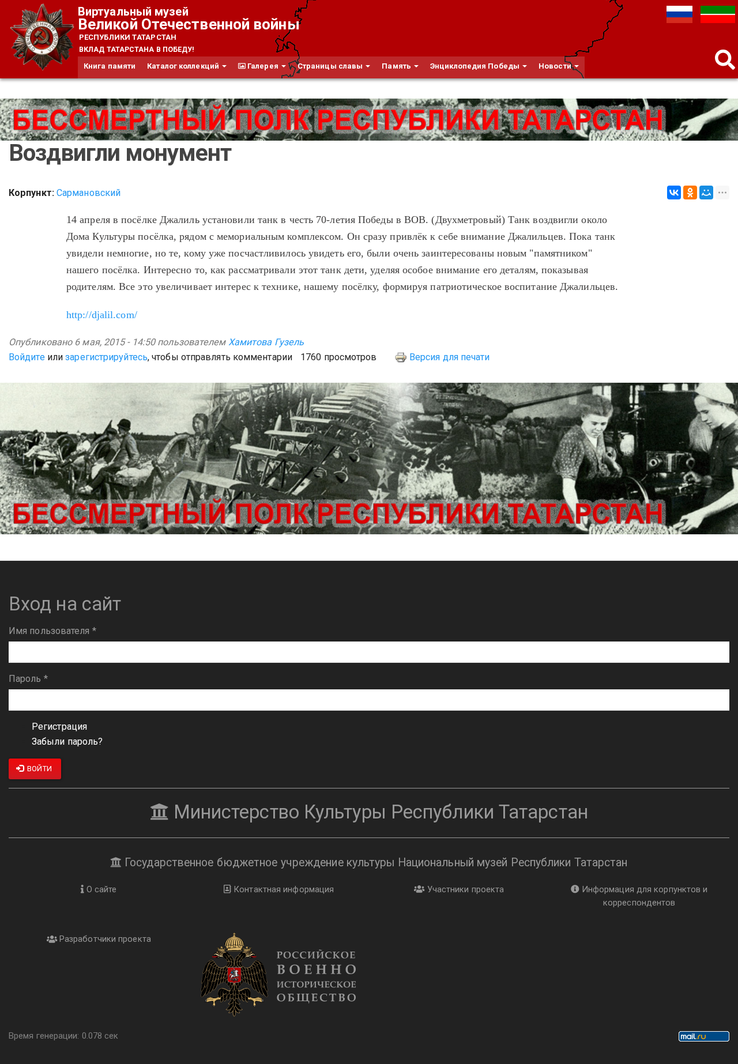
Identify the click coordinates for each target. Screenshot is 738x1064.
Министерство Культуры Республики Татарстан (378, 812)
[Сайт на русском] (681, 13)
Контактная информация (282, 889)
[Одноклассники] (690, 192)
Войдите (27, 357)
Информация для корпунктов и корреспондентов (643, 896)
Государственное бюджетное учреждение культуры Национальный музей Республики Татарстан (374, 862)
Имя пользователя (52, 630)
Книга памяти (109, 66)
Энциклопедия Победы (475, 66)
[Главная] (43, 37)
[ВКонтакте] (674, 192)
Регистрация (59, 726)
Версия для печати (449, 357)
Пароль (28, 678)
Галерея (263, 66)
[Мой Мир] (706, 192)
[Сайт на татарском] (718, 13)
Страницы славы (331, 66)
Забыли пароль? (67, 741)
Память (397, 66)
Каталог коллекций (184, 66)
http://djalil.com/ (101, 314)
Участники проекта (464, 889)
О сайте (100, 889)
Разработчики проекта (104, 939)
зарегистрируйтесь (106, 357)
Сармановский (89, 192)
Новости (556, 66)
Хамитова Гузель (266, 342)
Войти (38, 768)
